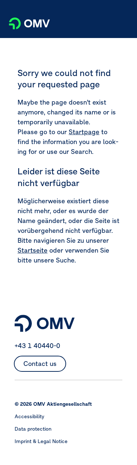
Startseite (32, 250)
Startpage (84, 132)
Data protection (33, 429)
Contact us (40, 363)
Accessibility (29, 416)
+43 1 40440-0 (37, 345)
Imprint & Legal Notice (41, 441)
